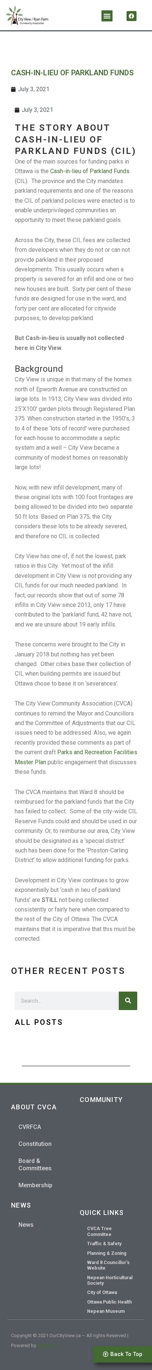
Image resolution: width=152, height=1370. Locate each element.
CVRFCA (29, 1126)
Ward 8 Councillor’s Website (108, 1265)
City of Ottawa (102, 1292)
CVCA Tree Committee (99, 1231)
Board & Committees (35, 1164)
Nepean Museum (106, 1311)
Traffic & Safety (104, 1243)
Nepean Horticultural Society (109, 1280)
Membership (35, 1185)
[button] (107, 16)
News (26, 1224)
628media (47, 1345)
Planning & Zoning (107, 1253)
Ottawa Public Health (109, 1302)
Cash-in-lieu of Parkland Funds (89, 171)
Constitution (35, 1143)
